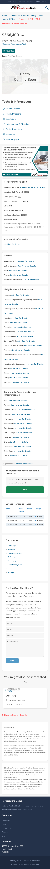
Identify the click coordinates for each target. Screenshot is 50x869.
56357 (12, 19)
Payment (11, 549)
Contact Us (6, 828)
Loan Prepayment (15, 565)
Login (4, 824)
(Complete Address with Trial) (14, 44)
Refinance (12, 557)
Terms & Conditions (32, 860)
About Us (6, 820)
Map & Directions (13, 113)
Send (12, 661)
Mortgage (12, 545)
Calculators (10, 119)
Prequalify (12, 561)
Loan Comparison (15, 553)
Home (4, 15)
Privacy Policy (15, 860)
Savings (11, 572)
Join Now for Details (12, 244)
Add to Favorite (12, 108)
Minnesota (15, 15)
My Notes (10, 134)
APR (9, 568)
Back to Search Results (15, 23)
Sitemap (5, 836)
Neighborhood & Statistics (17, 124)
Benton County (29, 15)
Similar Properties (13, 129)
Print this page (12, 139)
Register (5, 832)
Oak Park (11, 695)
